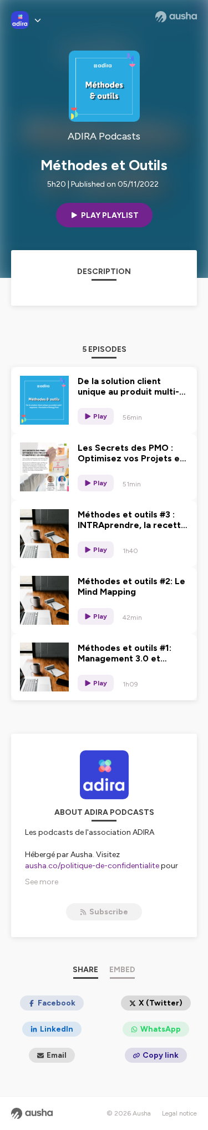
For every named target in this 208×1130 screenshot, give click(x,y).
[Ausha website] (176, 16)
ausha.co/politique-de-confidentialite (92, 865)
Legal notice (179, 1113)
